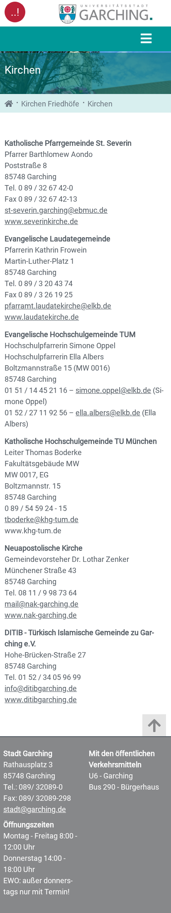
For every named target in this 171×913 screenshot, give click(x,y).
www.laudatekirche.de (42, 317)
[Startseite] (9, 103)
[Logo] (106, 13)
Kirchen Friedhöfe (50, 103)
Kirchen (100, 103)
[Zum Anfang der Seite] (154, 727)
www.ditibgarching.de (41, 699)
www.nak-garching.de (41, 615)
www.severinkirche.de (41, 221)
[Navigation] (146, 39)
